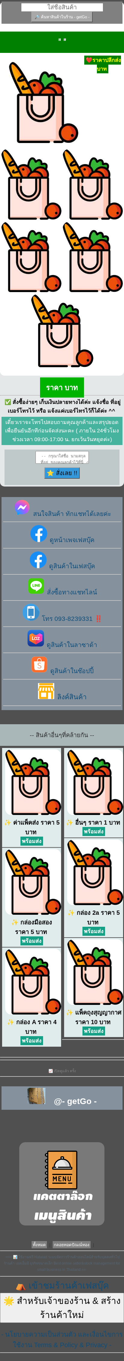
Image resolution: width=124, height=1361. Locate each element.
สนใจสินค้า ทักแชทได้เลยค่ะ (71, 513)
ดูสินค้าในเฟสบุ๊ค (71, 566)
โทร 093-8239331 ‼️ (71, 618)
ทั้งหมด (39, 1244)
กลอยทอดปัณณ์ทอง (71, 1244)
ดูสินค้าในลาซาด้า (71, 644)
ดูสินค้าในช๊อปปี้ (71, 670)
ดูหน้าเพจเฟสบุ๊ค (71, 539)
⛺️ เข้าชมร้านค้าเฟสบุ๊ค (62, 1285)
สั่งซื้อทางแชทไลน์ (71, 592)
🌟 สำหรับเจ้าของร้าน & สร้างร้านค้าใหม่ (62, 1308)
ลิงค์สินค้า (71, 697)
